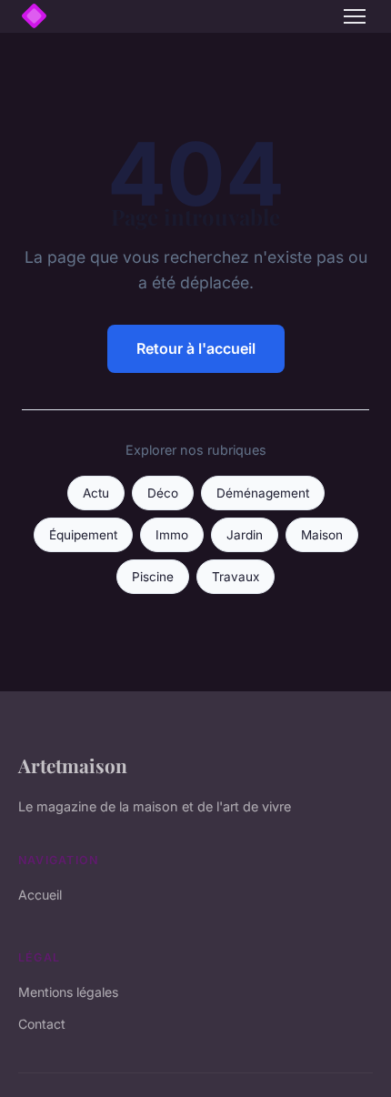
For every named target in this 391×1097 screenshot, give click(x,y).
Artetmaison (72, 765)
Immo (171, 535)
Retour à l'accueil (196, 348)
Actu (96, 493)
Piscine (153, 576)
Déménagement (262, 493)
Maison (322, 535)
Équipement (83, 535)
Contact (41, 1024)
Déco (162, 493)
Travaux (235, 576)
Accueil (40, 894)
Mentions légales (68, 992)
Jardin (244, 535)
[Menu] (354, 16)
